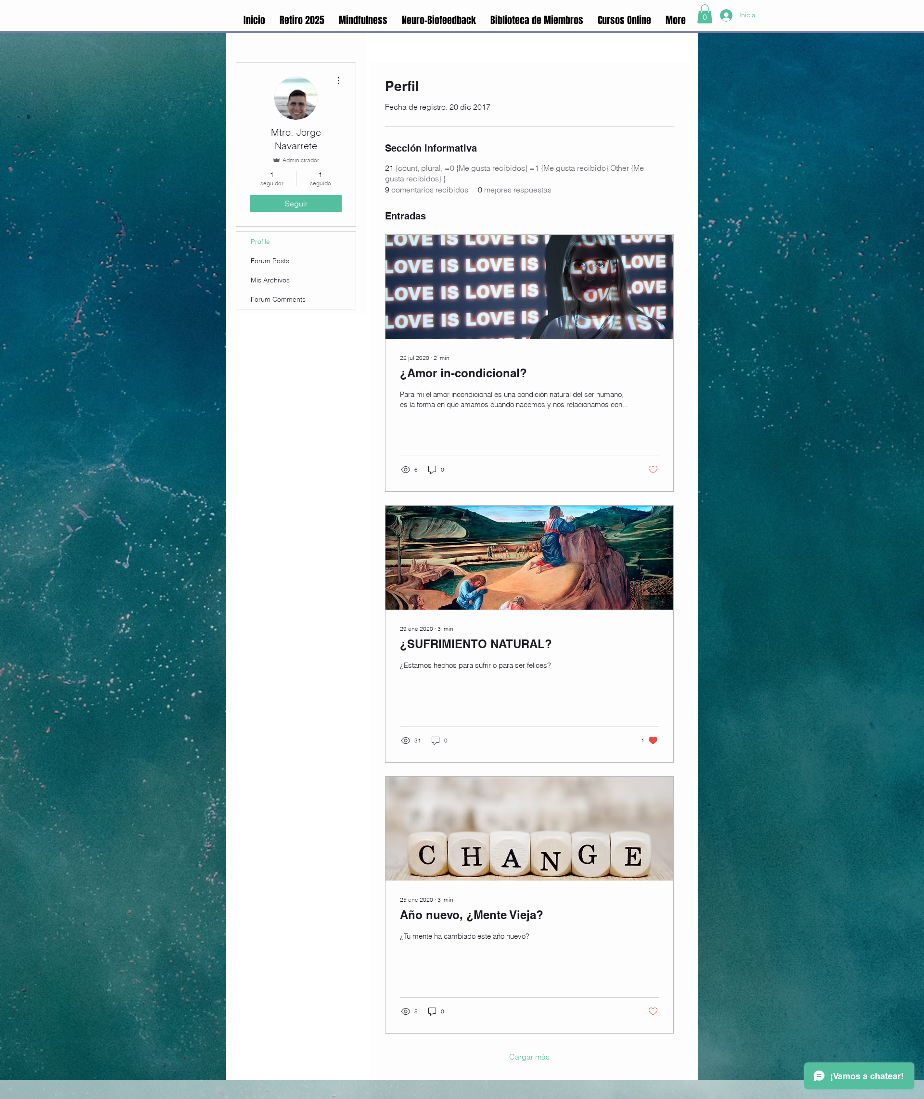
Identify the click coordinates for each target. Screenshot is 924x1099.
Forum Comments (278, 299)
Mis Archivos (270, 280)
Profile (260, 241)
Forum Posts (270, 260)
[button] (705, 13)
